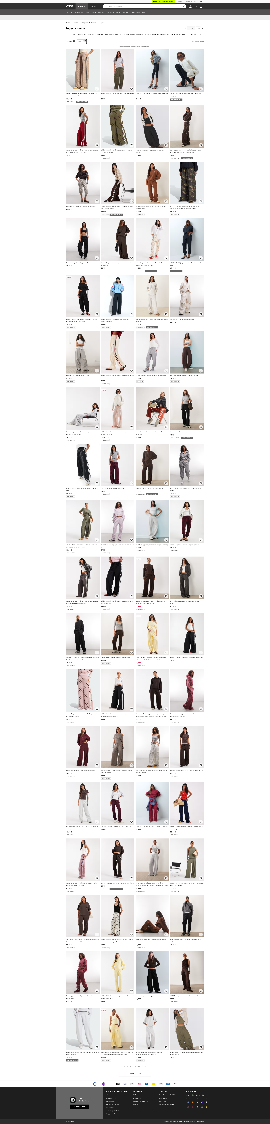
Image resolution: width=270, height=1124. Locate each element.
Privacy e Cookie (177, 1121)
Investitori (135, 1104)
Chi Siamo (136, 1095)
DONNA (81, 6)
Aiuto (108, 1095)
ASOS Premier (110, 1107)
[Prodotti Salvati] (195, 6)
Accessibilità (200, 1121)
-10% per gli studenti (112, 1111)
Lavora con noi (137, 1098)
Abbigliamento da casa (88, 23)
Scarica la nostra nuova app (163, 2)
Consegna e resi (111, 1101)
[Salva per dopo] (96, 88)
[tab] (69, 12)
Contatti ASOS (167, 1121)
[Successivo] (202, 28)
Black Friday (162, 1101)
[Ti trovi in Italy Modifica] (201, 1)
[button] (188, 1102)
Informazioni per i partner (166, 1104)
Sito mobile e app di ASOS (167, 1095)
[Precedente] (185, 28)
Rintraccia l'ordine (111, 1098)
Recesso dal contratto (112, 1104)
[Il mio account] (190, 6)
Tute (198, 28)
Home (68, 23)
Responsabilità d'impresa (140, 1101)
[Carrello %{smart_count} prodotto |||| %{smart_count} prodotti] (201, 6)
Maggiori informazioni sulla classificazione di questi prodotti (134, 46)
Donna (76, 23)
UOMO (93, 6)
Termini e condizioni (189, 1121)
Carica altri (135, 1074)
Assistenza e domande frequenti (186, 2)
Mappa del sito (110, 1114)
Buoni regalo (163, 1098)
